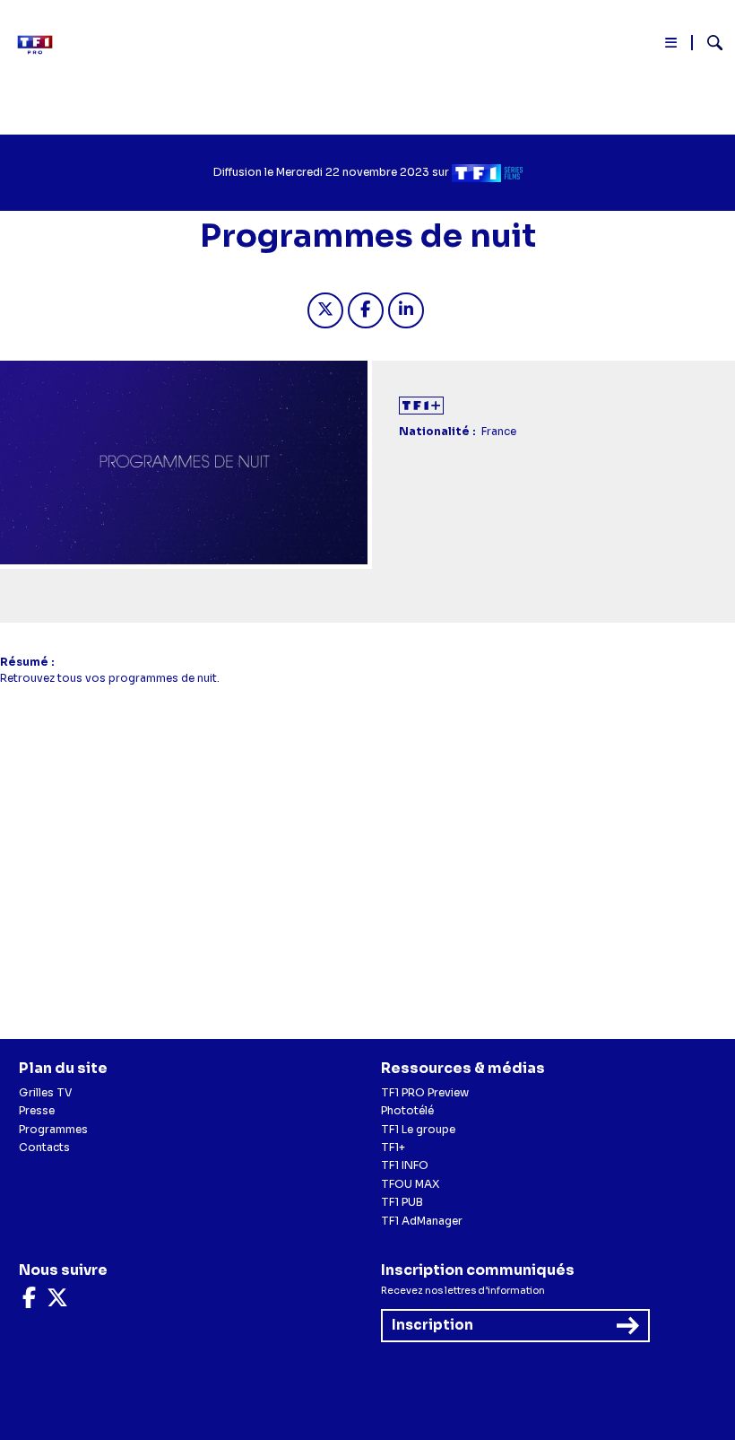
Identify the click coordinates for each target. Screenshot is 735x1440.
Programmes (53, 1129)
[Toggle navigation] (672, 46)
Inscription (432, 1324)
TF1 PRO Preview (425, 1092)
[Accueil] (40, 45)
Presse (37, 1110)
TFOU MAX (410, 1184)
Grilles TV (46, 1092)
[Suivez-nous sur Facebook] (29, 1301)
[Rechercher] (707, 44)
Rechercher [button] (707, 42)
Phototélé (407, 1110)
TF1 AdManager (422, 1220)
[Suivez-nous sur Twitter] (57, 1301)
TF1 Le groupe (418, 1129)
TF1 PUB (402, 1202)
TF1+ (393, 1147)
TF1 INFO (404, 1165)
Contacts (44, 1147)
